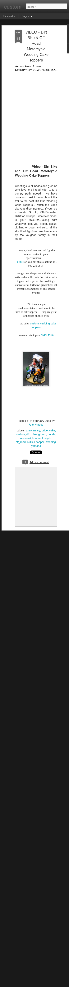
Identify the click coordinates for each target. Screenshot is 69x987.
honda (51, 434)
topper (40, 442)
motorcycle (45, 438)
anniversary (33, 430)
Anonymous (36, 424)
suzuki (31, 442)
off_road (21, 442)
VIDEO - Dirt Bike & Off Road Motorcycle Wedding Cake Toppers (36, 46)
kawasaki (25, 438)
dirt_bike (31, 434)
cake (52, 430)
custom (20, 434)
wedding (51, 442)
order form (47, 335)
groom (42, 434)
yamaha (36, 446)
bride (45, 430)
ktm (34, 438)
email (20, 262)
